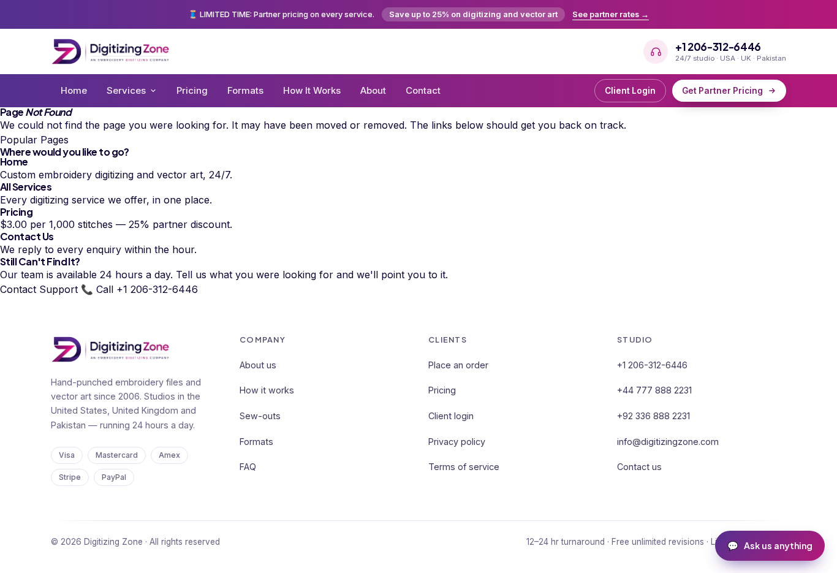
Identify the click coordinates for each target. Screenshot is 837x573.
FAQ (248, 466)
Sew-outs (260, 416)
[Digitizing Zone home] (110, 51)
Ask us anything (769, 545)
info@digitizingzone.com (668, 441)
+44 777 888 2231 (654, 390)
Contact (423, 90)
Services (126, 90)
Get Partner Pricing (722, 91)
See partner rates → (610, 14)
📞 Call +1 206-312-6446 (139, 289)
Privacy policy (456, 441)
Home (74, 90)
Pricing (192, 90)
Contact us (639, 466)
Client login (451, 416)
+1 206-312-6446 (652, 365)
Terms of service (463, 466)
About (373, 90)
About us (258, 365)
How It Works (312, 90)
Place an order (458, 365)
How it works (267, 390)
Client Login (630, 91)
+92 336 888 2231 (653, 416)
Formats (245, 90)
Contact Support (39, 289)
